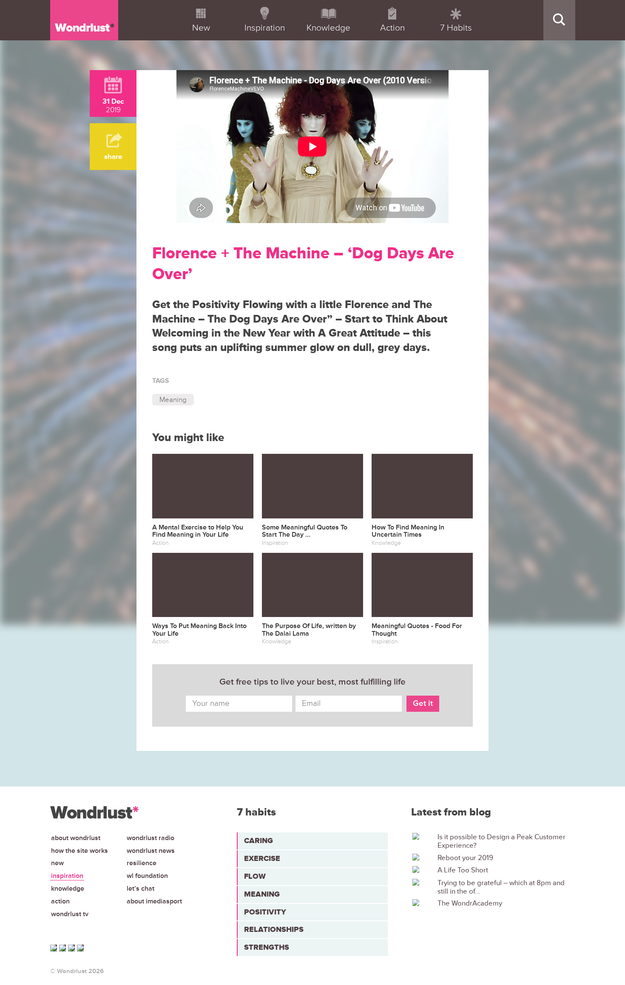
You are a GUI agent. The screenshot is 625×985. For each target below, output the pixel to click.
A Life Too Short (463, 870)
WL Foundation (147, 876)
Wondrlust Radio (150, 838)
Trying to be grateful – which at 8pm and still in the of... (501, 887)
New (57, 863)
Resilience (141, 863)
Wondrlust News (151, 850)
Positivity (265, 912)
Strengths (266, 947)
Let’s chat (140, 888)
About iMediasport (154, 901)
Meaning (173, 399)
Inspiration (67, 876)
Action (60, 901)
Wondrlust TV (69, 914)
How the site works (79, 850)
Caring (258, 840)
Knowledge (67, 888)
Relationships (274, 929)
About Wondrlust (75, 838)
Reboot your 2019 (465, 858)
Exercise (262, 858)
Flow (255, 876)
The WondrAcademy (470, 903)
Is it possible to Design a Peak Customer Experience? (501, 841)
